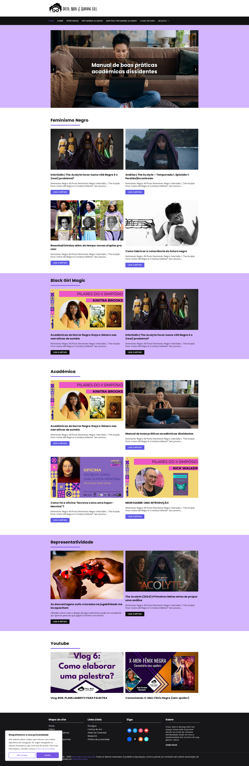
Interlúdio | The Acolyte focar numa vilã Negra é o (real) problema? (124, 68)
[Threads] (135, 739)
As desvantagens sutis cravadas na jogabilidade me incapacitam (86, 606)
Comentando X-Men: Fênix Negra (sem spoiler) (157, 698)
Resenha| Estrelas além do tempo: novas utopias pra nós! (86, 247)
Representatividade (72, 542)
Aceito (48, 755)
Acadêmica (63, 371)
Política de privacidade (45, 748)
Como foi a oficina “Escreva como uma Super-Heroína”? (82, 504)
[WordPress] (141, 739)
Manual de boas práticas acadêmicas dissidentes (159, 433)
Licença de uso (95, 729)
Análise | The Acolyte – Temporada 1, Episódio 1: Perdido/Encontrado (157, 176)
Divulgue (92, 726)
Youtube (60, 643)
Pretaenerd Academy (92, 20)
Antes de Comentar (97, 732)
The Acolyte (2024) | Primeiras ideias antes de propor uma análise (161, 598)
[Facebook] (129, 730)
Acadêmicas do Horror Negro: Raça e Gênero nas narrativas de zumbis (83, 336)
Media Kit (92, 736)
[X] (135, 730)
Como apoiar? (147, 20)
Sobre (60, 20)
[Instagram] (141, 730)
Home (51, 20)
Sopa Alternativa (80, 759)
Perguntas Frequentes (60, 739)
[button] (168, 20)
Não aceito (22, 755)
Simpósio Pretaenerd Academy (121, 20)
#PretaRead (72, 20)
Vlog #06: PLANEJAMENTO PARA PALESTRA (79, 698)
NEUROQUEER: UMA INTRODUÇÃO (147, 503)
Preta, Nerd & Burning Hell (83, 757)
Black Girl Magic (68, 280)
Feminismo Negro (69, 120)
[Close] (59, 732)
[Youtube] (146, 730)
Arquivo (162, 20)
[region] (33, 746)
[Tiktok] (146, 739)
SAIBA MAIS (171, 745)
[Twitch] (129, 739)
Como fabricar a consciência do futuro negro (156, 251)
